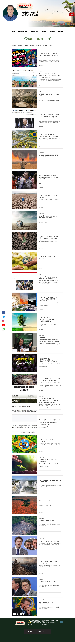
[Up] (61, 622)
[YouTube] (3, 325)
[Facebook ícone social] (3, 312)
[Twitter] (3, 316)
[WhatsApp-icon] (3, 329)
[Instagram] (3, 321)
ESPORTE (45, 45)
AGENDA (20, 45)
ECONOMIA (38, 45)
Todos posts (14, 45)
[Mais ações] (61, 51)
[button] (61, 45)
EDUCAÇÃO (32, 45)
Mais (50, 45)
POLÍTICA (26, 45)
